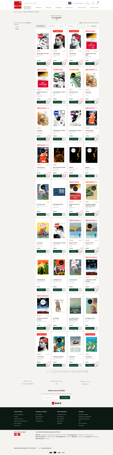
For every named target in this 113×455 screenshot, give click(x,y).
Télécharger (73, 63)
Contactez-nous (85, 383)
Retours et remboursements (20, 421)
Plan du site (81, 425)
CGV (80, 421)
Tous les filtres (40, 26)
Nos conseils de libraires (27, 383)
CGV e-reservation (83, 423)
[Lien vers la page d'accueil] (17, 5)
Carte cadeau (39, 414)
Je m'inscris (65, 397)
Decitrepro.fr (60, 421)
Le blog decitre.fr (39, 421)
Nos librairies (60, 416)
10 (78, 371)
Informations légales (83, 414)
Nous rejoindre (60, 418)
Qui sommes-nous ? (61, 414)
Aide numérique (17, 423)
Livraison (16, 416)
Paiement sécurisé (18, 418)
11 (81, 371)
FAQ (56, 383)
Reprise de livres (39, 416)
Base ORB (59, 423)
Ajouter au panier (41, 63)
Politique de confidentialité (85, 416)
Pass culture (39, 418)
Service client (17, 425)
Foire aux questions (18, 414)
